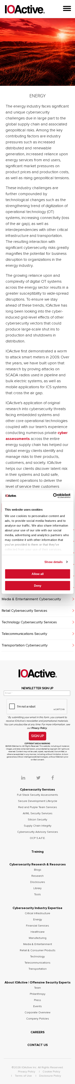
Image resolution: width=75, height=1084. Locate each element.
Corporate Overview (37, 1012)
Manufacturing (37, 938)
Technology (37, 956)
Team (37, 987)
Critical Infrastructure (37, 913)
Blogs (37, 869)
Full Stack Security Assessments (37, 795)
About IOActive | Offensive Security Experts (38, 982)
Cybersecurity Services (37, 789)
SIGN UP (37, 736)
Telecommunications (37, 962)
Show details (53, 562)
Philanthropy (37, 994)
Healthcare (38, 932)
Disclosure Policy (50, 1075)
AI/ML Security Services (37, 813)
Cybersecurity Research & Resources (37, 864)
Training (37, 851)
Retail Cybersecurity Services (24, 611)
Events (37, 1006)
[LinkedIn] (28, 778)
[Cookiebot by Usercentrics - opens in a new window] (53, 495)
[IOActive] (25, 9)
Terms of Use (23, 1075)
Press (37, 1000)
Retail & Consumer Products (37, 950)
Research (37, 876)
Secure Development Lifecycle (37, 801)
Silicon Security (37, 819)
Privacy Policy (26, 1071)
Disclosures (37, 882)
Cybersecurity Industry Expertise (37, 908)
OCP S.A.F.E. (37, 838)
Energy (37, 919)
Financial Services (37, 925)
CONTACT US (37, 1045)
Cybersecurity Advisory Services (37, 832)
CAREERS (38, 1032)
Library (37, 888)
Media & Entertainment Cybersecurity (31, 599)
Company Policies (37, 1018)
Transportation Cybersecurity (25, 645)
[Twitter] (43, 778)
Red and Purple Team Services (37, 807)
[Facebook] (52, 778)
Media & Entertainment (37, 944)
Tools (37, 894)
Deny (37, 585)
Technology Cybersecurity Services (29, 622)
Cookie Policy (51, 1071)
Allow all (38, 574)
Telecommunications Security (24, 634)
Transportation (38, 969)
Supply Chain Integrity (37, 825)
